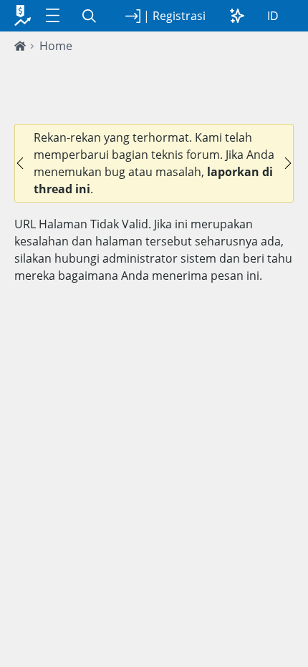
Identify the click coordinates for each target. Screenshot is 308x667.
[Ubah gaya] (237, 15)
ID (273, 16)
